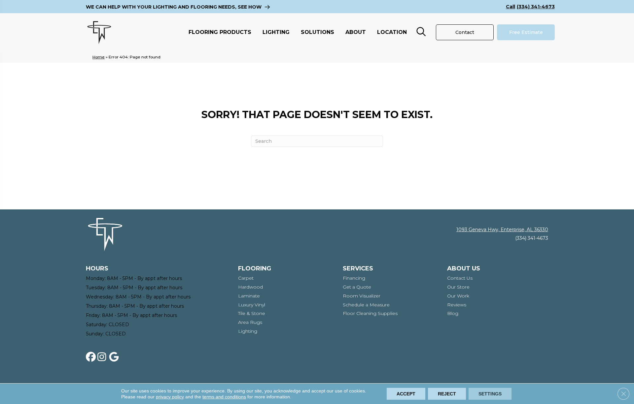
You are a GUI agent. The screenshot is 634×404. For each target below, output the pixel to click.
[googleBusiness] (115, 357)
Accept (406, 393)
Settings (490, 393)
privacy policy (170, 396)
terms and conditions (224, 396)
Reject (447, 393)
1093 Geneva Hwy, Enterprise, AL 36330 (502, 230)
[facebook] (92, 357)
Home (98, 56)
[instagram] (103, 357)
